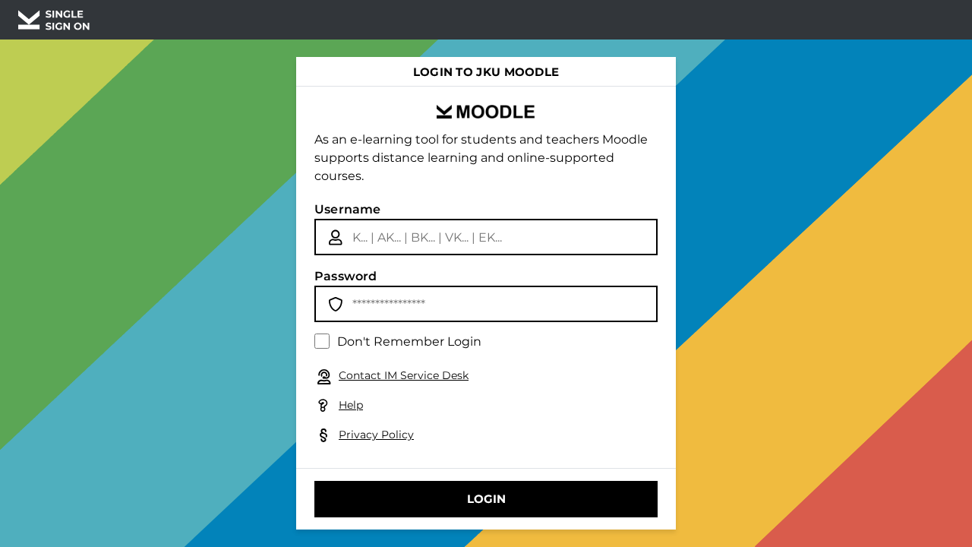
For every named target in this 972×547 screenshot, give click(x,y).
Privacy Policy (376, 434)
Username (347, 209)
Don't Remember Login (409, 341)
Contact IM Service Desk (404, 375)
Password (345, 276)
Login (486, 499)
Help (351, 405)
